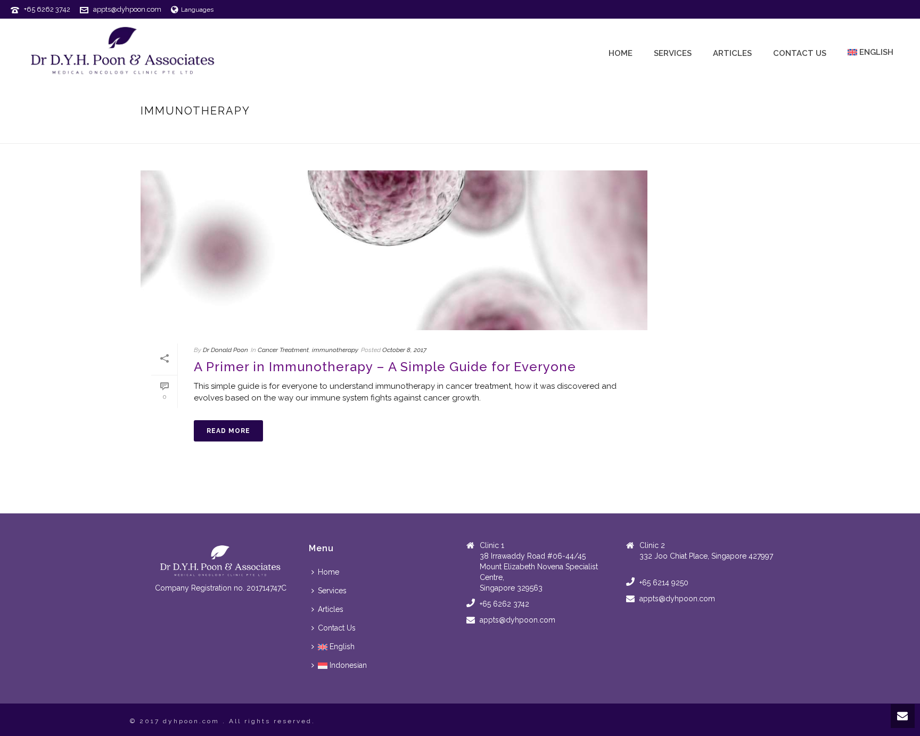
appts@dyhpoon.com (127, 9)
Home (620, 53)
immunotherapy (335, 350)
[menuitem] (336, 646)
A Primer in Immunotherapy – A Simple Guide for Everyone (385, 366)
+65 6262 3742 (47, 9)
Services (673, 53)
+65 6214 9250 (663, 582)
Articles (732, 53)
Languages (197, 9)
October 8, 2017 (404, 350)
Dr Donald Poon (225, 350)
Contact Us (799, 53)
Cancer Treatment (674, 133)
